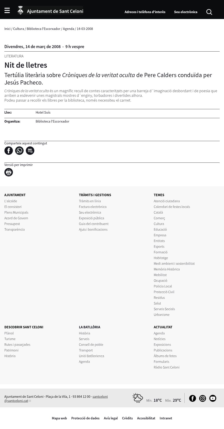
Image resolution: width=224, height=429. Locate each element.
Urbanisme (162, 314)
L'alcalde (10, 201)
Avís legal (111, 418)
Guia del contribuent (93, 223)
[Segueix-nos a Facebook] (191, 400)
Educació (160, 229)
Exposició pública (91, 218)
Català (158, 212)
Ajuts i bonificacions (93, 229)
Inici (7, 28)
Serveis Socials (164, 309)
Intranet (166, 418)
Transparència (14, 229)
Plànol (9, 333)
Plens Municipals (16, 212)
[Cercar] (209, 11)
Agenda (68, 28)
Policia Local (163, 286)
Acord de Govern (16, 218)
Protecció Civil (164, 292)
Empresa (160, 235)
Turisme (10, 339)
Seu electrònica (185, 12)
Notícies (159, 339)
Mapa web (59, 418)
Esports (159, 246)
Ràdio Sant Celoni (167, 367)
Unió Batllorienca (91, 356)
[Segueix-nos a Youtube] (211, 400)
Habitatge (161, 258)
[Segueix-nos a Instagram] (201, 400)
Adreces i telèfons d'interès (145, 12)
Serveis (84, 339)
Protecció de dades (85, 418)
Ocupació (160, 280)
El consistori (13, 206)
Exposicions (162, 344)
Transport (86, 350)
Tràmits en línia (90, 201)
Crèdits (127, 418)
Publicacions (163, 350)
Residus (159, 297)
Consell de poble (91, 344)
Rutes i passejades (17, 344)
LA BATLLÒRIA (89, 327)
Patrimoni (11, 350)
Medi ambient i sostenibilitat (174, 263)
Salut (157, 303)
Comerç (159, 218)
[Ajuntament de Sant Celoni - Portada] (50, 9)
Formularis (161, 361)
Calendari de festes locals (172, 206)
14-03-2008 (85, 28)
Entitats (159, 241)
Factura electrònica (93, 206)
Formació (161, 252)
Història (10, 356)
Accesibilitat (146, 418)
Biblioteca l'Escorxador (43, 28)
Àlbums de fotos (165, 356)
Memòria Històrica (167, 269)
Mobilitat (160, 275)
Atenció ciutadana (167, 201)
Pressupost (12, 223)
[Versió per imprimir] (9, 173)
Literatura (13, 56)
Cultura (18, 28)
